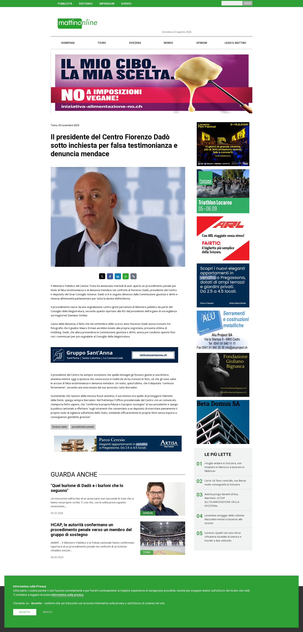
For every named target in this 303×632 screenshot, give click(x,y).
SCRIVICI (126, 3)
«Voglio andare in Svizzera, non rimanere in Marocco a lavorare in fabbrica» (224, 467)
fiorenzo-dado (59, 426)
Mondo (168, 42)
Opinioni (201, 42)
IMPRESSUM (106, 3)
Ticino (101, 42)
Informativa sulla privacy (67, 594)
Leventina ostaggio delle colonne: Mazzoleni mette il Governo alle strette (224, 519)
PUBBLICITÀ (65, 3)
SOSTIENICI (86, 3)
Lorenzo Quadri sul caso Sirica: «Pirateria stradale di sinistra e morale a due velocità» (222, 536)
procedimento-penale (83, 426)
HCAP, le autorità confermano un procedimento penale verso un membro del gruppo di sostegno (91, 529)
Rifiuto (47, 612)
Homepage (68, 42)
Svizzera (135, 42)
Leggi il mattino (235, 42)
